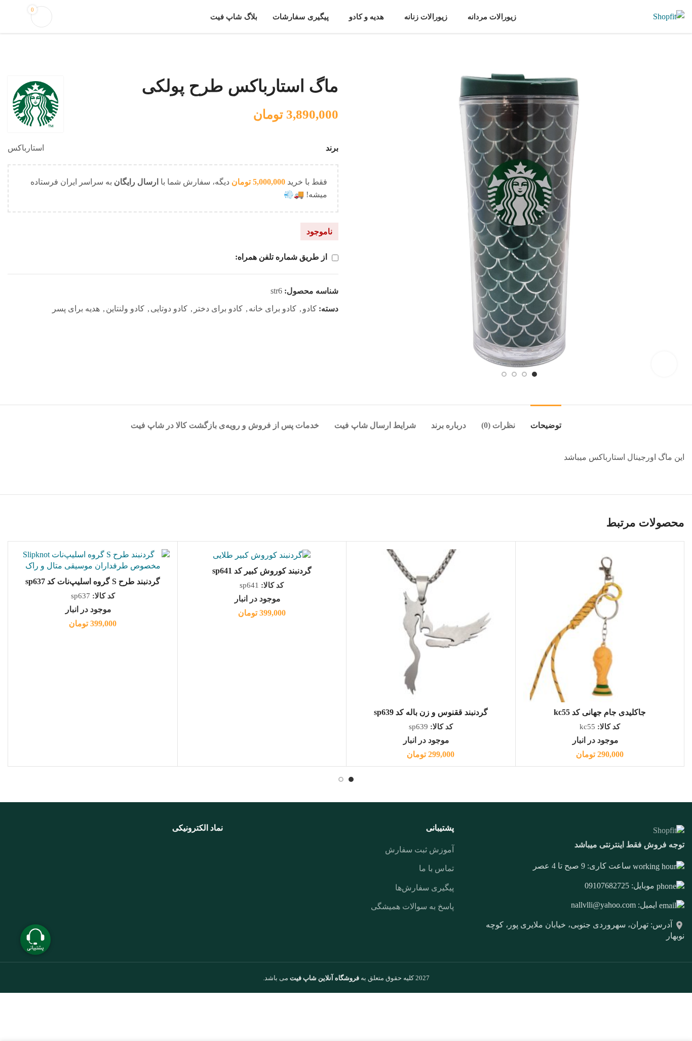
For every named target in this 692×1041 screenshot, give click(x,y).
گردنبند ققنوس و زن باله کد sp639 (431, 712)
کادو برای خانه (272, 308)
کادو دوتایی (168, 308)
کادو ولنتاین (125, 308)
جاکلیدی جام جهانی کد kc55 (600, 712)
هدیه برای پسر (76, 308)
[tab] (545, 420)
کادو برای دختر (218, 308)
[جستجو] (70, 17)
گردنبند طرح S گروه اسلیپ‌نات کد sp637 (92, 581)
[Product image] (600, 626)
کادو (309, 308)
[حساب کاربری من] (12, 17)
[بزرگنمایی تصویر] (664, 364)
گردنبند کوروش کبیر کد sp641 (262, 570)
